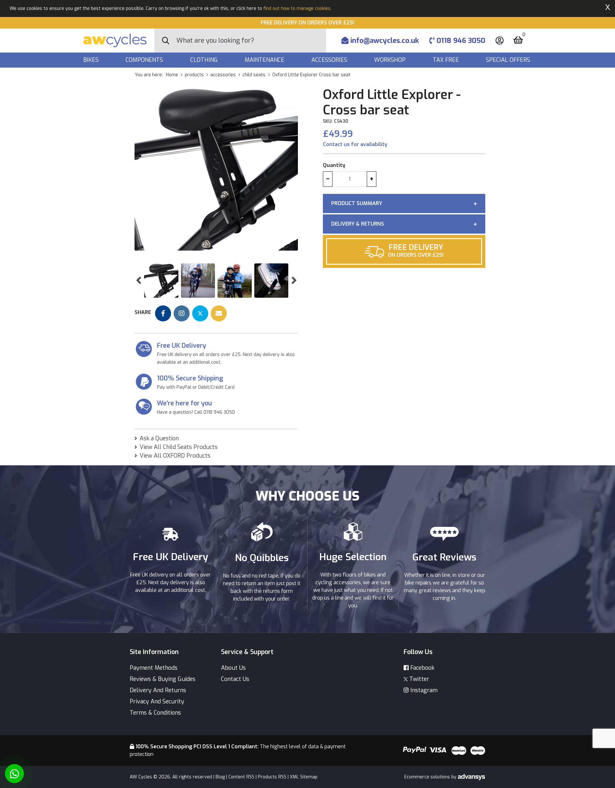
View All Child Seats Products (178, 447)
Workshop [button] (390, 60)
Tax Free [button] (447, 60)
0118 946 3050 (460, 41)
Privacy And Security (157, 701)
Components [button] (145, 60)
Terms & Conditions (155, 713)
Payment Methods (153, 668)
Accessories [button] (330, 60)
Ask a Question (159, 438)
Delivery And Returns (158, 690)
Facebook (421, 668)
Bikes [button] (91, 60)
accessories (223, 75)
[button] (139, 280)
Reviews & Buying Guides (162, 679)
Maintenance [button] (265, 60)
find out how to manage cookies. (297, 8)
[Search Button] (165, 40)
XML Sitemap (303, 777)
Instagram (423, 690)
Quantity (334, 165)
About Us (233, 668)
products (194, 75)
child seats (254, 75)
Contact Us (235, 679)
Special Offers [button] (509, 60)
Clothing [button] (204, 60)
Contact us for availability (355, 144)
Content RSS (241, 777)
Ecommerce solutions (427, 777)
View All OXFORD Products (175, 456)
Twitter (418, 679)
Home (172, 75)
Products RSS (272, 777)
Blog (220, 777)
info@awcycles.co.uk (383, 41)
